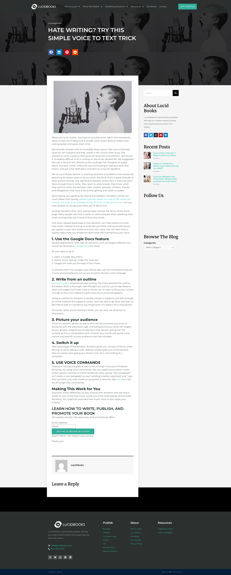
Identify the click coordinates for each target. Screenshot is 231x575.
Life (104, 544)
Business (106, 529)
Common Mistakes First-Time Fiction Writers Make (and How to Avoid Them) (165, 178)
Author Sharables (165, 533)
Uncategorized (54, 23)
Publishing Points (165, 529)
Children (106, 533)
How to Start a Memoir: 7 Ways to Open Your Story (164, 154)
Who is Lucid (70, 6)
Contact (163, 6)
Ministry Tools (109, 547)
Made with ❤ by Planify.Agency (172, 572)
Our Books (152, 6)
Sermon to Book (110, 551)
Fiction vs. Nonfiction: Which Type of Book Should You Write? (166, 165)
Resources (136, 6)
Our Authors (135, 533)
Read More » (156, 158)
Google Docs (82, 246)
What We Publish (91, 6)
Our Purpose (135, 540)
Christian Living (109, 536)
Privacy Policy (136, 544)
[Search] (176, 93)
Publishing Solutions (115, 6)
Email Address (59, 422)
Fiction (106, 540)
